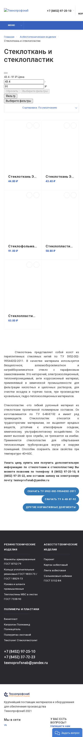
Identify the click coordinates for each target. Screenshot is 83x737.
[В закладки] (36, 125)
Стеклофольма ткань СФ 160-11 (22, 246)
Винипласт (10, 619)
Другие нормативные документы (51, 507)
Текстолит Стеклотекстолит (20, 640)
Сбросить (12, 91)
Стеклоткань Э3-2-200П (60, 177)
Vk (5, 725)
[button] (67, 732)
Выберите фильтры (35, 91)
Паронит (49, 559)
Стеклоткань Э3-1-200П (22, 177)
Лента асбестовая (55, 570)
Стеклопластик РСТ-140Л (60, 246)
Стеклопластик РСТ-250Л (22, 316)
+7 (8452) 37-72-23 (19, 657)
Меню (11, 25)
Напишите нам (60, 726)
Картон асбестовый (56, 564)
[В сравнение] (29, 125)
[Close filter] (6, 73)
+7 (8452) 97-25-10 (59, 10)
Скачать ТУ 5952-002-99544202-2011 (51, 491)
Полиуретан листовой (17, 634)
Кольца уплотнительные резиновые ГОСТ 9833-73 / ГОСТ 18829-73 (20, 574)
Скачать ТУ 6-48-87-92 (60, 499)
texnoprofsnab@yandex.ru (26, 663)
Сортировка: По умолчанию (39, 107)
